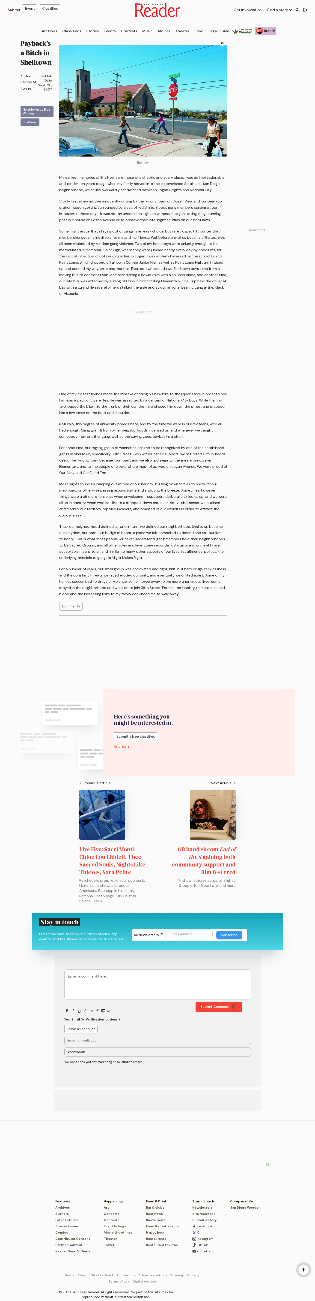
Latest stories (67, 1220)
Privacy (193, 1275)
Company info (241, 1201)
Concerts (111, 1214)
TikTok (202, 1245)
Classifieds (71, 31)
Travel (109, 1245)
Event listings (115, 1226)
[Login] (305, 10)
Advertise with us (152, 1275)
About (82, 1275)
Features (62, 1201)
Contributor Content (72, 1239)
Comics (61, 1232)
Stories (92, 31)
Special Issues (67, 1226)
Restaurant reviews (162, 1245)
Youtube (203, 1251)
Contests (129, 31)
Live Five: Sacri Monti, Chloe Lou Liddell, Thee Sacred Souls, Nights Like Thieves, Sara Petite (112, 860)
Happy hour (155, 1232)
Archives (49, 31)
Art (106, 1207)
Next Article (221, 783)
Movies (164, 31)
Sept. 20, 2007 (45, 87)
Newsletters (202, 1207)
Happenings (114, 1201)
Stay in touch (203, 1201)
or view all (122, 746)
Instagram (205, 1239)
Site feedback (203, 1214)
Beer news (154, 1214)
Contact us (126, 1275)
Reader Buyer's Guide (72, 1251)
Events (110, 31)
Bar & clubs (155, 1207)
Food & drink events (162, 1226)
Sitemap (177, 1275)
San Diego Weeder (245, 1207)
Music (147, 31)
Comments (71, 606)
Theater (182, 31)
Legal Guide (218, 31)
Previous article (97, 783)
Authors (62, 1214)
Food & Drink (156, 1201)
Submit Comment (215, 1006)
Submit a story (204, 1220)
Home (69, 1275)
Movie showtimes (118, 1232)
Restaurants (156, 1239)
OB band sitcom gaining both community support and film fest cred (204, 860)
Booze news (155, 1220)
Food (198, 31)
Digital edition (144, 1281)
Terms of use (119, 1281)
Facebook (204, 1226)
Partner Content (69, 1245)
